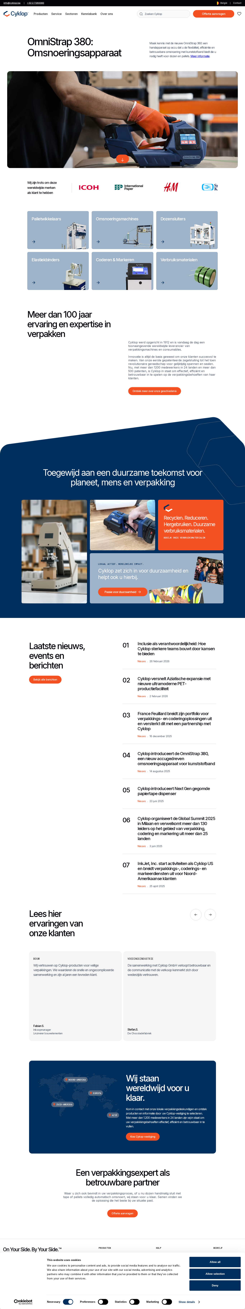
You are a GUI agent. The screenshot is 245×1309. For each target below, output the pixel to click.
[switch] (103, 1302)
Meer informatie (199, 56)
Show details (187, 1301)
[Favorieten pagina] (239, 14)
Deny (215, 1285)
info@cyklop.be (12, 3)
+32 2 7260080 (35, 3)
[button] (41, 13)
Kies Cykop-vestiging (142, 1136)
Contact (237, 3)
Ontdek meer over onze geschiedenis (155, 391)
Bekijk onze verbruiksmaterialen (184, 537)
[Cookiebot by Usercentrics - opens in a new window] (23, 1302)
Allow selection (215, 1273)
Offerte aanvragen (213, 14)
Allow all (215, 1261)
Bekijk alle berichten (45, 679)
